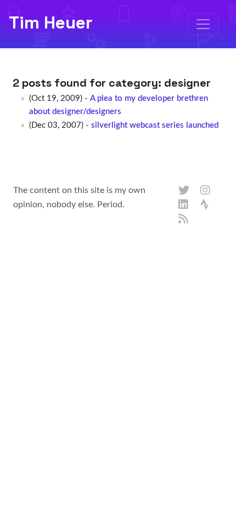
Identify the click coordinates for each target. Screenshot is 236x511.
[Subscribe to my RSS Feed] (183, 219)
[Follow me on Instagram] (205, 191)
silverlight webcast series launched (154, 125)
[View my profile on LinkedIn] (183, 205)
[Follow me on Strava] (205, 205)
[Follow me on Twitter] (183, 191)
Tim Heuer (50, 22)
